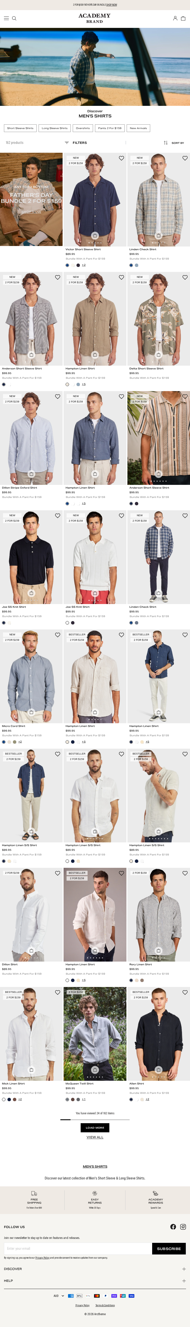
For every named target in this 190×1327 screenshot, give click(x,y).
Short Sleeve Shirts (20, 128)
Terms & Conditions (105, 1305)
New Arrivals (138, 128)
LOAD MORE (95, 1127)
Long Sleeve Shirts (55, 128)
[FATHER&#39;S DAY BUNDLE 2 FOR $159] (31, 199)
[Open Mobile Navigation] (8, 18)
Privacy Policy (42, 1257)
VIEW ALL (95, 1137)
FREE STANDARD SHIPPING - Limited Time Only (95, 4)
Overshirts (83, 128)
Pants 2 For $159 (109, 128)
